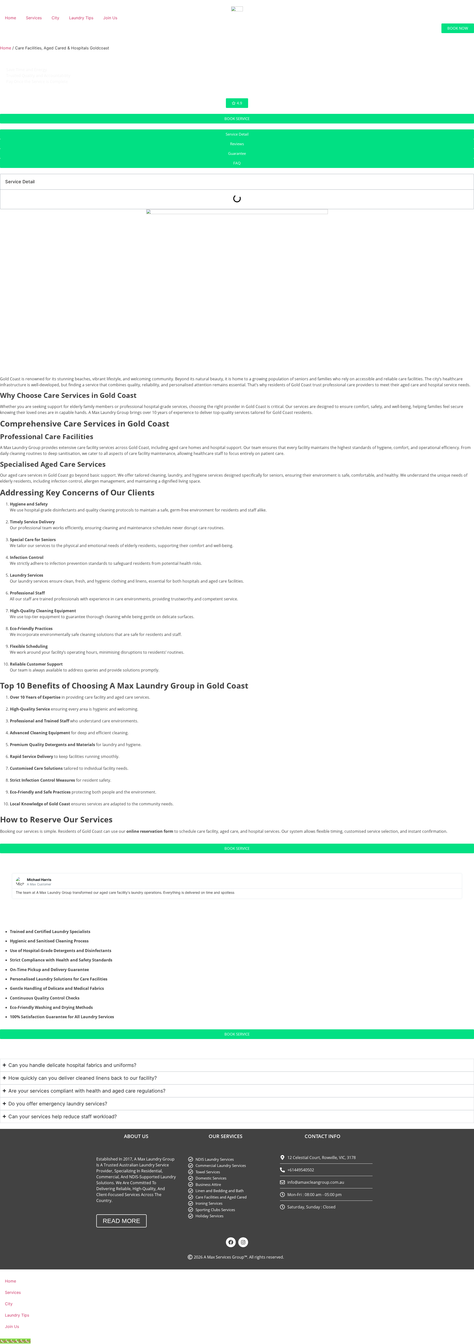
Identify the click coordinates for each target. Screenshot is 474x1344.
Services (34, 17)
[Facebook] (231, 1242)
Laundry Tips (81, 17)
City (55, 17)
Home (10, 17)
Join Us (110, 17)
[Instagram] (243, 1242)
